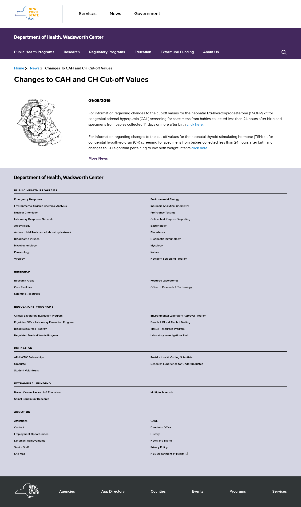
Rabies (154, 252)
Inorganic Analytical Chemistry (169, 206)
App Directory (113, 492)
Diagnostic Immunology (165, 239)
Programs (238, 492)
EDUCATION (23, 348)
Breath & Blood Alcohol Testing (170, 322)
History (155, 434)
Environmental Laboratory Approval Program (178, 315)
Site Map (19, 454)
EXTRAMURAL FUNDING (32, 383)
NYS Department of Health (167, 454)
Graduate (20, 364)
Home (19, 68)
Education (143, 52)
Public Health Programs (34, 52)
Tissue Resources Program (167, 329)
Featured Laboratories (164, 280)
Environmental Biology (164, 199)
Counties (158, 492)
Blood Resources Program (30, 329)
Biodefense (157, 232)
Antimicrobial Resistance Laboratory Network (42, 232)
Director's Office (160, 427)
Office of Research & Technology (171, 287)
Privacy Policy (159, 447)
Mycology (156, 245)
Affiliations (21, 421)
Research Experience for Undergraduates (176, 364)
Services (87, 13)
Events (197, 492)
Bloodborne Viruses (27, 239)
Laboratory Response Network (33, 219)
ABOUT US (22, 412)
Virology (19, 259)
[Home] (58, 37)
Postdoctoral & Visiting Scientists (171, 357)
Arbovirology (22, 226)
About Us (211, 52)
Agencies (67, 492)
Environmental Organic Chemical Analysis (40, 206)
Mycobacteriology (25, 245)
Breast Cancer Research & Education (37, 392)
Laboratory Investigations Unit (169, 335)
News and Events (161, 440)
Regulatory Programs (107, 52)
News (115, 13)
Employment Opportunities (31, 434)
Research (72, 52)
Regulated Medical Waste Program (36, 335)
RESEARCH (22, 271)
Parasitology (22, 252)
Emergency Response (28, 199)
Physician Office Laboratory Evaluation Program (44, 322)
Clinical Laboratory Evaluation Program (38, 315)
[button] (284, 52)
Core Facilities (23, 287)
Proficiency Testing (162, 212)
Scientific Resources (27, 294)
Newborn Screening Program (168, 259)
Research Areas (24, 280)
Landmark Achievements (29, 440)
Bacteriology (158, 226)
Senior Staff (21, 447)
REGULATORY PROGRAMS (34, 307)
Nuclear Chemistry (26, 212)
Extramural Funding (177, 52)
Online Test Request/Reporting (170, 219)
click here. (195, 125)
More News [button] (98, 159)
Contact (19, 427)
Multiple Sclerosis (161, 392)
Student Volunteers (26, 370)
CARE (154, 421)
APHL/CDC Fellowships (29, 357)
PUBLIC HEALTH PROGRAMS (35, 190)
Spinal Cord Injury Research (31, 399)
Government (147, 13)
